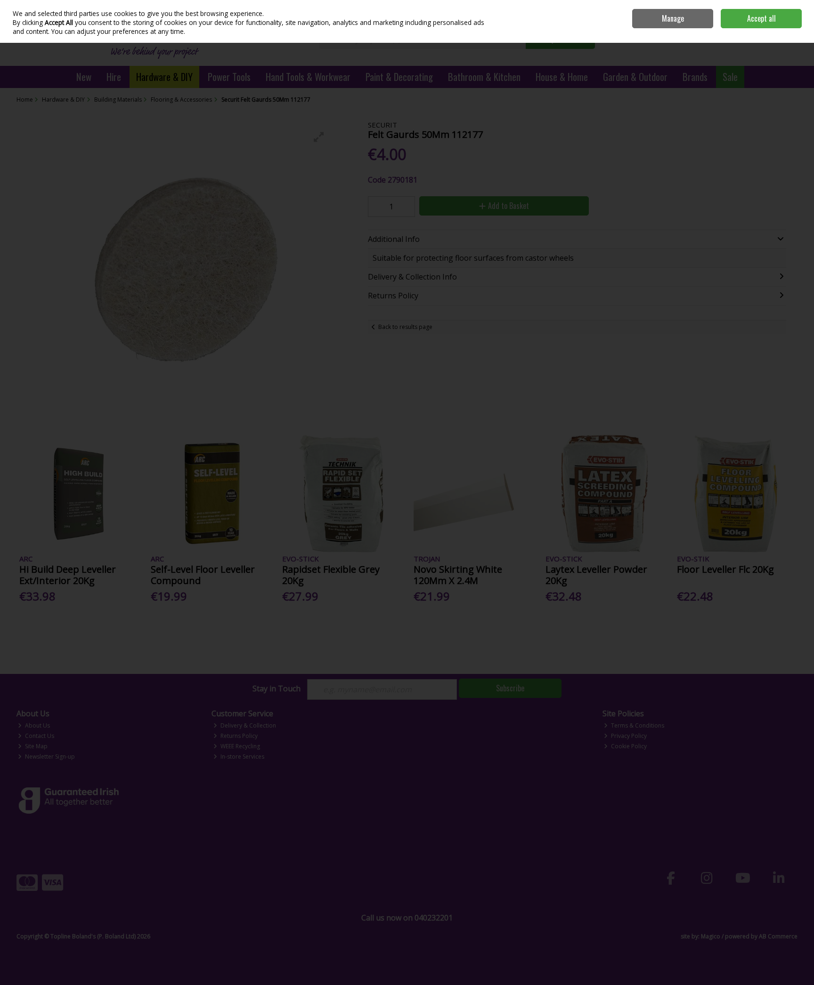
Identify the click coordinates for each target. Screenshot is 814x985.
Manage (673, 18)
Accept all (761, 18)
